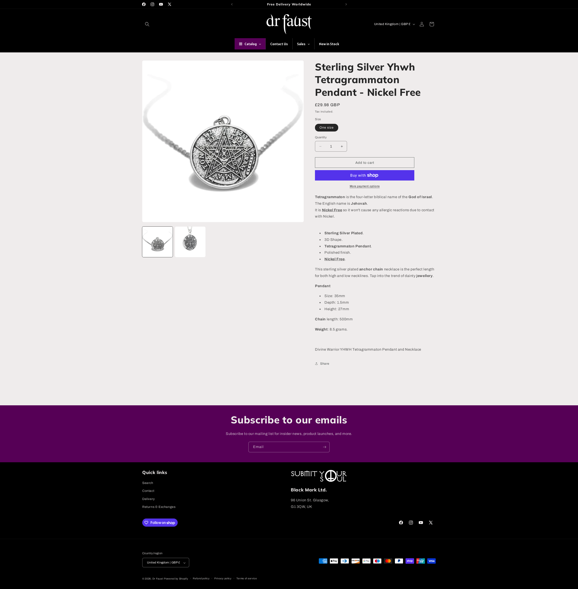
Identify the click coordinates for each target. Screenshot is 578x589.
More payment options (365, 186)
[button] (147, 24)
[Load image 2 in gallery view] (190, 242)
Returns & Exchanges (158, 507)
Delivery (148, 499)
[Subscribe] (324, 447)
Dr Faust (157, 578)
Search (147, 483)
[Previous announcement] (232, 4)
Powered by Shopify (176, 578)
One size (326, 127)
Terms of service (246, 578)
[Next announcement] (346, 4)
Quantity (321, 137)
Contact (148, 491)
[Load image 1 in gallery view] (157, 242)
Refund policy (201, 578)
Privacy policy (223, 578)
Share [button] (324, 363)
